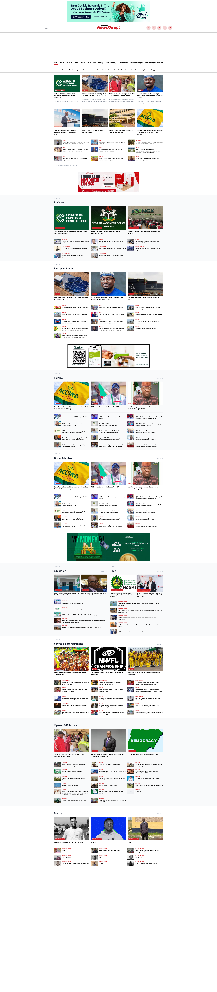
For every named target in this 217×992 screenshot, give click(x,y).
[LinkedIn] (170, 28)
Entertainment (123, 63)
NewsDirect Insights (136, 63)
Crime (76, 63)
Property (92, 70)
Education (134, 70)
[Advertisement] (108, 45)
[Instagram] (148, 28)
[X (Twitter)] (154, 28)
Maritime (72, 70)
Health (127, 70)
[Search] (51, 27)
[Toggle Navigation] (46, 27)
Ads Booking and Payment (154, 63)
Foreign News (91, 63)
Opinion (85, 70)
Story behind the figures (104, 70)
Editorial (64, 70)
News (62, 63)
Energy (100, 63)
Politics (82, 63)
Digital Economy (110, 63)
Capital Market (118, 70)
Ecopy (153, 70)
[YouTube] (159, 28)
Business (69, 63)
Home (56, 63)
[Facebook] (165, 28)
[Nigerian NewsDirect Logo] (108, 27)
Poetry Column (144, 70)
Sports (79, 70)
